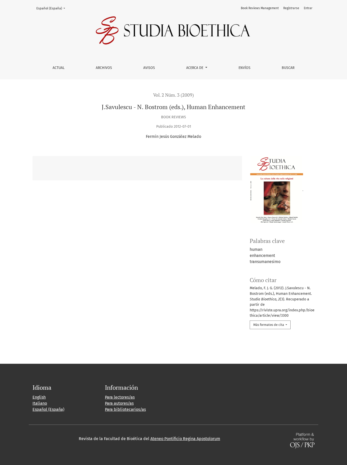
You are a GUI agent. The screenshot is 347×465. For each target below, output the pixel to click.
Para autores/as (119, 403)
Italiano (40, 403)
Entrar (308, 8)
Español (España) (52, 8)
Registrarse (291, 8)
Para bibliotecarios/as (125, 409)
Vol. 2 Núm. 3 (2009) (173, 95)
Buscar (288, 68)
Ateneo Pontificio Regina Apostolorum (185, 438)
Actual (59, 68)
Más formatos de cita (269, 325)
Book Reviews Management (260, 8)
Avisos (149, 68)
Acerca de (195, 68)
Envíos (244, 68)
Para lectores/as (120, 397)
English (39, 397)
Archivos (104, 68)
